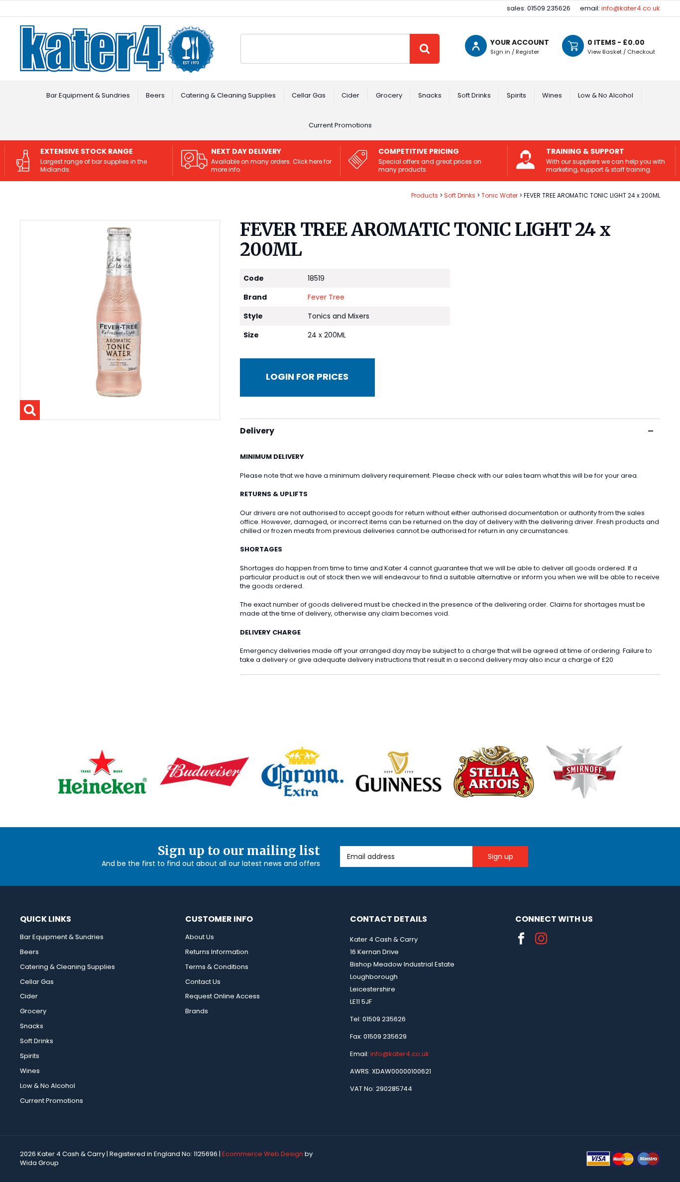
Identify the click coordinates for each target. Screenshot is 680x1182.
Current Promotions (340, 125)
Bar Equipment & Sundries (88, 95)
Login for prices (307, 376)
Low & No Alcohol (605, 95)
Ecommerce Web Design (262, 1154)
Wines (552, 95)
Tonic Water (499, 195)
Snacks (430, 95)
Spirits (516, 95)
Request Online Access (222, 996)
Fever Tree (326, 297)
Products (424, 195)
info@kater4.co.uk (630, 8)
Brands (196, 1011)
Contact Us (203, 981)
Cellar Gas (309, 95)
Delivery (257, 430)
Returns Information (216, 952)
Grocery (389, 95)
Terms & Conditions (216, 966)
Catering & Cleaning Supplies (228, 95)
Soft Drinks (474, 95)
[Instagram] (541, 939)
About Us (199, 937)
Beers (155, 95)
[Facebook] (521, 939)
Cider (350, 95)
